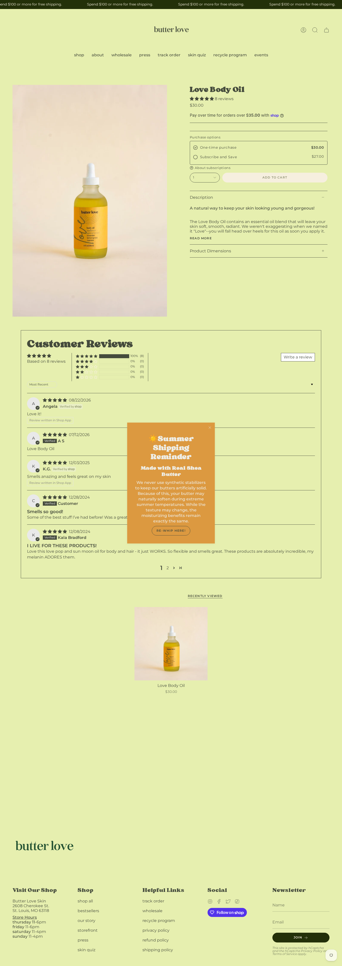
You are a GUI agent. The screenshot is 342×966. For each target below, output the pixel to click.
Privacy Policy (311, 951)
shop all (85, 901)
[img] (55, 400)
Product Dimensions (210, 251)
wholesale (152, 910)
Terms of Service (284, 954)
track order (153, 901)
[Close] (209, 427)
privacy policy (155, 930)
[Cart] (326, 30)
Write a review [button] (298, 357)
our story (86, 920)
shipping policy (157, 949)
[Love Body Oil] (171, 643)
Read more (201, 238)
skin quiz (86, 949)
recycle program (158, 920)
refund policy (155, 940)
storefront (88, 930)
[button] (315, 30)
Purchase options (205, 137)
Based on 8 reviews (46, 361)
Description (201, 197)
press (83, 940)
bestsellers (88, 910)
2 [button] (167, 567)
